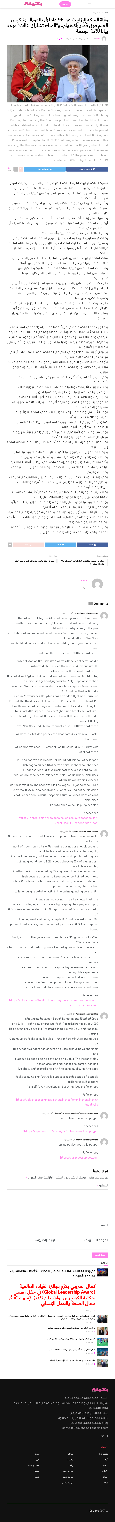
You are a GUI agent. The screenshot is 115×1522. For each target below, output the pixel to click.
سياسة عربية (68, 1477)
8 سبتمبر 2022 (82, 39)
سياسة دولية (97, 13)
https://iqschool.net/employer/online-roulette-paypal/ (76, 1113)
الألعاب (105, 1471)
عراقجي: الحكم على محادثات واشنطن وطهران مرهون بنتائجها (71, 1328)
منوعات (36, 1471)
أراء (106, 1460)
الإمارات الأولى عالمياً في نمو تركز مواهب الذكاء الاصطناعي (72, 1349)
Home (106, 13)
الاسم (104, 1225)
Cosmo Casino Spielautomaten (86, 613)
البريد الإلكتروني (45, 1240)
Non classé (103, 1454)
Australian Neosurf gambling (87, 1014)
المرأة (105, 1477)
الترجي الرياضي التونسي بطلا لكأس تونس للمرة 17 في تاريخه (71, 1339)
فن (37, 1460)
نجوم (37, 1477)
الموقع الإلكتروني (96, 1240)
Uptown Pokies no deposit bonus (85, 831)
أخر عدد (65, 4)
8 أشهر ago (66, 613)
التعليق (102, 1185)
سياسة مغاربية (67, 1483)
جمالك (70, 1454)
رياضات (70, 1460)
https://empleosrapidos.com (87, 1140)
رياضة (70, 1465)
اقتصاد (105, 1465)
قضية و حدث (33, 1465)
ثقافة (106, 1483)
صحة (37, 1454)
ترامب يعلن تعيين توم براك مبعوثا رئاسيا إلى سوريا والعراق (72, 1360)
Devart (94, 1510)
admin (98, 39)
